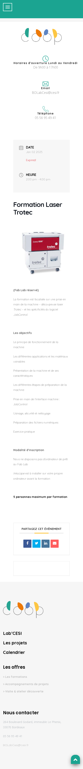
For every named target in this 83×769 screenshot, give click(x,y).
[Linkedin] (46, 544)
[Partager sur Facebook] (27, 544)
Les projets (15, 643)
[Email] (55, 544)
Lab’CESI (12, 633)
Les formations (16, 677)
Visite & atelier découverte (24, 691)
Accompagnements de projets (27, 684)
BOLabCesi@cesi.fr (16, 745)
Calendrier (14, 652)
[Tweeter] (36, 544)
